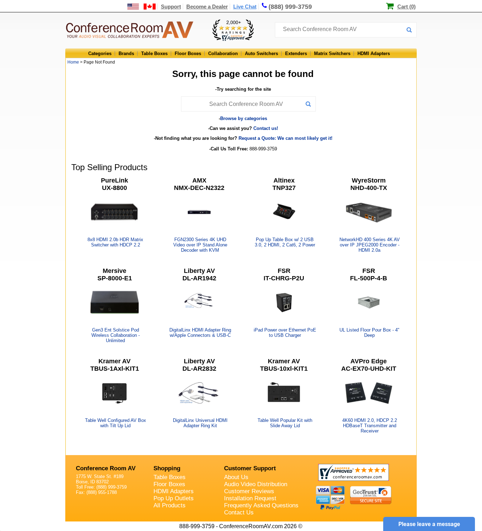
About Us (236, 477)
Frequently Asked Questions (261, 505)
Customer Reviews (249, 491)
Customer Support (250, 468)
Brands (126, 53)
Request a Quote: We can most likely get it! (285, 138)
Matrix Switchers (332, 53)
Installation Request (250, 498)
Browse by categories (243, 118)
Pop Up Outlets (173, 498)
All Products (169, 505)
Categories (100, 53)
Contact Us (239, 512)
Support (171, 7)
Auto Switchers (261, 53)
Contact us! (265, 128)
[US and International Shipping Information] (142, 7)
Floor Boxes (188, 53)
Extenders (296, 53)
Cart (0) (406, 7)
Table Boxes (154, 53)
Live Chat (245, 7)
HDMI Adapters (373, 53)
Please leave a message (429, 524)
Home (73, 62)
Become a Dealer (207, 7)
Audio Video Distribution (255, 484)
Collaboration (223, 53)
